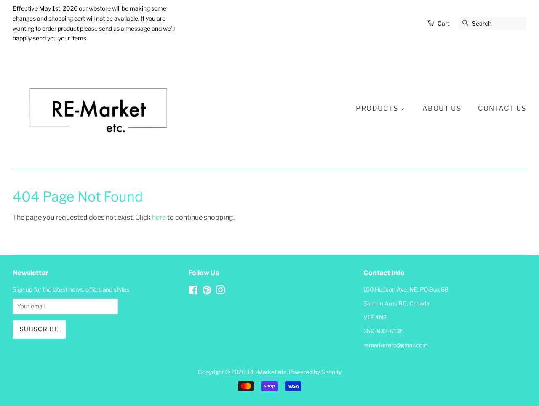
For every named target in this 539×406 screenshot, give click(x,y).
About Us (442, 108)
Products (378, 108)
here (159, 217)
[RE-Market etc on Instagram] (220, 291)
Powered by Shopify (315, 372)
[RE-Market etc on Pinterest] (206, 291)
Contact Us (502, 108)
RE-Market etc (267, 372)
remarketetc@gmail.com (395, 345)
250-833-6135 (383, 331)
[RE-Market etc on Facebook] (193, 291)
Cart (443, 23)
